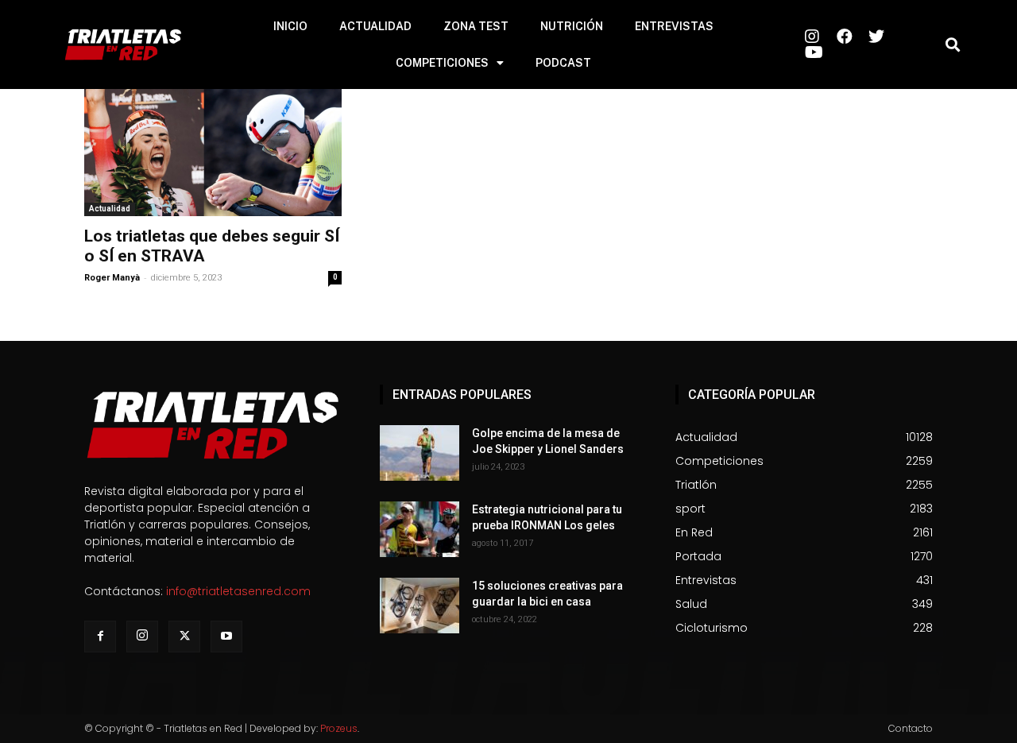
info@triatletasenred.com (238, 591)
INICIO (290, 26)
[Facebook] (100, 636)
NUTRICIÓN (571, 26)
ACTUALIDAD (375, 26)
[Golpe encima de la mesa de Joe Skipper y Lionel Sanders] (419, 453)
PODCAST (563, 62)
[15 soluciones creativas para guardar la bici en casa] (419, 605)
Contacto (910, 728)
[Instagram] (142, 636)
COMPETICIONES (442, 62)
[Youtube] (226, 636)
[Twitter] (184, 636)
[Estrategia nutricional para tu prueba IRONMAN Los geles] (419, 529)
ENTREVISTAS (674, 26)
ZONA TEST (475, 26)
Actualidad (109, 208)
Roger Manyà (112, 278)
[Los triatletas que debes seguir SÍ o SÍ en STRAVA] (213, 152)
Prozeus (339, 728)
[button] (952, 45)
